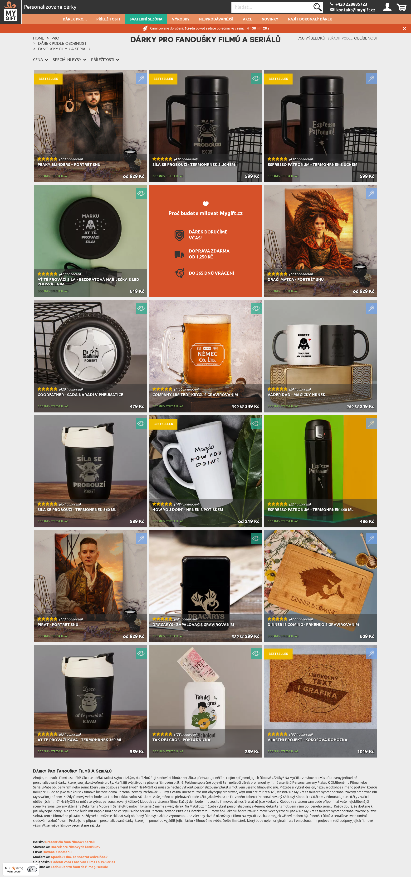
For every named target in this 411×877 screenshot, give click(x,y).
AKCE (247, 19)
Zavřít (404, 28)
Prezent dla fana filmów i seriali (70, 842)
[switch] (32, 869)
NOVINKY (270, 19)
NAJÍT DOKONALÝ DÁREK (310, 19)
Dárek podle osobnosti (63, 43)
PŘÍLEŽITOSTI (108, 19)
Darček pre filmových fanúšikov (75, 847)
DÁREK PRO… (75, 19)
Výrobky (181, 19)
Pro (55, 38)
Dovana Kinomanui (57, 852)
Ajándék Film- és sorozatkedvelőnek (79, 857)
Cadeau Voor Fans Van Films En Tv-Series (83, 862)
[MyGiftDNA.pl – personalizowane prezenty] (11, 12)
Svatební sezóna (146, 19)
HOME (38, 38)
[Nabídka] (36, 865)
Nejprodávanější (216, 19)
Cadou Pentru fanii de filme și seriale (79, 867)
